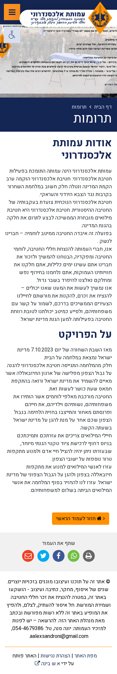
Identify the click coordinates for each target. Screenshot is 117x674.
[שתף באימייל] (28, 556)
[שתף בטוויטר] (43, 556)
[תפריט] (12, 12)
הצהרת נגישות (55, 656)
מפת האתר (85, 656)
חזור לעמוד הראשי (76, 518)
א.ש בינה (47, 663)
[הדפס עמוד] (89, 556)
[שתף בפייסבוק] (59, 556)
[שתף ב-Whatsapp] (74, 556)
